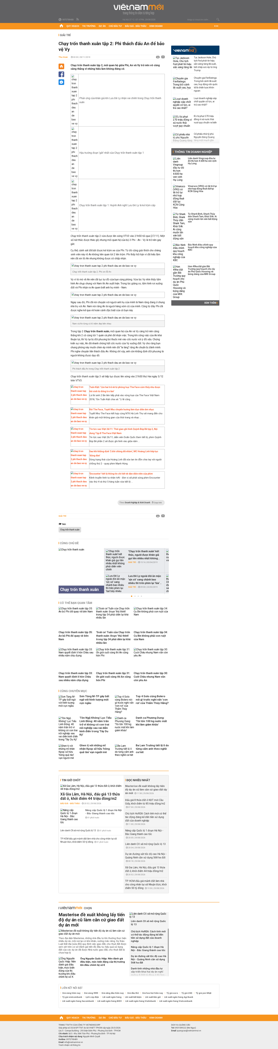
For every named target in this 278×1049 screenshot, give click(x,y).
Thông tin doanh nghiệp (193, 152)
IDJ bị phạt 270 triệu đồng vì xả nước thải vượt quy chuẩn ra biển (205, 119)
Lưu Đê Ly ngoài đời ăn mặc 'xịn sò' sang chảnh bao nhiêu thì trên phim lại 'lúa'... (145, 580)
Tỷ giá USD (186, 993)
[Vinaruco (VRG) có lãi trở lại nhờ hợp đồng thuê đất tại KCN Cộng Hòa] (179, 197)
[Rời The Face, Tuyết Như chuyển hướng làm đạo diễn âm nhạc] (79, 421)
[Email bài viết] (162, 57)
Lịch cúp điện (92, 997)
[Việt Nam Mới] (139, 9)
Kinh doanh (155, 26)
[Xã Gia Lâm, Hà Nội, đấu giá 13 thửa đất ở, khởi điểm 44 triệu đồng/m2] (91, 787)
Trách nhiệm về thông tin (69, 1045)
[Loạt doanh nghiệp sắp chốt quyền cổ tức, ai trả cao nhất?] (182, 103)
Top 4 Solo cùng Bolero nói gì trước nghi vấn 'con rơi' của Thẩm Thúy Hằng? (152, 700)
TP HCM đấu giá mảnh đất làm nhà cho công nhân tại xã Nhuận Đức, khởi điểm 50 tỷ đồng (146, 884)
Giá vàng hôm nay (71, 993)
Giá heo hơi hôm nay (152, 993)
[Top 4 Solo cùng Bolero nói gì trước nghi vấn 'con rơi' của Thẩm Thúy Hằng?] (124, 704)
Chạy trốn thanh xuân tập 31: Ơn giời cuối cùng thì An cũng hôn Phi (113, 677)
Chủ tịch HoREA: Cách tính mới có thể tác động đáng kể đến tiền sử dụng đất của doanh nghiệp (145, 817)
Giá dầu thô (133, 993)
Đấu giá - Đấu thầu (135, 26)
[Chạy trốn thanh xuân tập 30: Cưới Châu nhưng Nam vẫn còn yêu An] (151, 655)
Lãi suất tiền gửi (153, 997)
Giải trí (65, 35)
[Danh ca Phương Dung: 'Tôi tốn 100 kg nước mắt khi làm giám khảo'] (124, 729)
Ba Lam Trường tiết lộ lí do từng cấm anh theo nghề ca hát (152, 749)
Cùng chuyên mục (73, 691)
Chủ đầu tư (115, 26)
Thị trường (89, 26)
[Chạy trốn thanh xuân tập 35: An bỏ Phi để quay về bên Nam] (76, 611)
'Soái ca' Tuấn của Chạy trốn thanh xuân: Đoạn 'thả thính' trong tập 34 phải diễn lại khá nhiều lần (113, 637)
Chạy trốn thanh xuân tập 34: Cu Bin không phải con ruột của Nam (151, 636)
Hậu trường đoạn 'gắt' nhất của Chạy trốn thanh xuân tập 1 (111, 152)
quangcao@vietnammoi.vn (189, 1031)
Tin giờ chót (71, 780)
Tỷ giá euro (172, 993)
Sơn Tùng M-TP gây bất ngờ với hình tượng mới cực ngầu (94, 700)
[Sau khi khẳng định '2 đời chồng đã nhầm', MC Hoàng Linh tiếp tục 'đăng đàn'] (79, 463)
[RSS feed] (77, 19)
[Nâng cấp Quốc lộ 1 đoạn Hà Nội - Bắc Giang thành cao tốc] (70, 816)
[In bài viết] (157, 57)
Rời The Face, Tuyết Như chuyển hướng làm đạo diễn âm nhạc (121, 409)
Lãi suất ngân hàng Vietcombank (175, 1001)
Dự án (102, 26)
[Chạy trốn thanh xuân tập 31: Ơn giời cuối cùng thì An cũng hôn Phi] (113, 655)
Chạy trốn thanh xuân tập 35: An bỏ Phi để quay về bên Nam (76, 636)
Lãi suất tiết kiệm (133, 997)
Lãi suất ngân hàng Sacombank (78, 1001)
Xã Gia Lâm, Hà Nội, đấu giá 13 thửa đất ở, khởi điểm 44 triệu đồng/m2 (90, 796)
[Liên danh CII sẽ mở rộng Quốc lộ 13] (149, 915)
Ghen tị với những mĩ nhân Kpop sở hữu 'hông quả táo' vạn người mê (94, 749)
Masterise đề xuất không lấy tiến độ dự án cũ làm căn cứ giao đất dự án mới (146, 790)
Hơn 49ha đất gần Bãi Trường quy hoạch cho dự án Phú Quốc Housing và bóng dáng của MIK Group (201, 270)
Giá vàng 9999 (91, 993)
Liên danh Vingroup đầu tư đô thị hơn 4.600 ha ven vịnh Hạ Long (202, 161)
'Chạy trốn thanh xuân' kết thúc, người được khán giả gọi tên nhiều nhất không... (144, 555)
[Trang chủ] (61, 26)
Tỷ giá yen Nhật (203, 993)
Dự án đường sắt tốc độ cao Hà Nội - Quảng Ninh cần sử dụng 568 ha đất (148, 959)
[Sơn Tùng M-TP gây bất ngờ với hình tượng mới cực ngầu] (68, 704)
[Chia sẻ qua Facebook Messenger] (61, 82)
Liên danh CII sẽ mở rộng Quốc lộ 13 (78, 830)
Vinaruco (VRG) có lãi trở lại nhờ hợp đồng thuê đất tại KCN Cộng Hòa (202, 189)
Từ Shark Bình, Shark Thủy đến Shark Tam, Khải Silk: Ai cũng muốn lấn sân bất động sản (202, 218)
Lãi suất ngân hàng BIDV (109, 1001)
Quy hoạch (72, 26)
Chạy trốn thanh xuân (69, 530)
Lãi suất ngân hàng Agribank (178, 997)
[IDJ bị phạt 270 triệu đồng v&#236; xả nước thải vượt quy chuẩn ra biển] (182, 121)
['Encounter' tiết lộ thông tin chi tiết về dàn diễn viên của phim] (79, 485)
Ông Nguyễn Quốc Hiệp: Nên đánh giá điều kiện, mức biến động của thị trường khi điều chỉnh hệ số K (102, 961)
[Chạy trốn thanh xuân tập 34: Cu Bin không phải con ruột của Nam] (151, 614)
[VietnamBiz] (185, 49)
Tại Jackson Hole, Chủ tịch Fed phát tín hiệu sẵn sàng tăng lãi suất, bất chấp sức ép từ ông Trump (205, 64)
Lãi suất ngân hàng (111, 997)
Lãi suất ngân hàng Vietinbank (140, 1001)
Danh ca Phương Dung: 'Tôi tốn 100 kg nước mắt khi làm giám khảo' (151, 721)
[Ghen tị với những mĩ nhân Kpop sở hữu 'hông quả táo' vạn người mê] (68, 751)
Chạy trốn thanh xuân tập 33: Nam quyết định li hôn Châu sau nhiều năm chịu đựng (76, 677)
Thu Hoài (63, 57)
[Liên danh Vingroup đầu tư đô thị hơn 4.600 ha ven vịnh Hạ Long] (179, 169)
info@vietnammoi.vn (73, 1042)
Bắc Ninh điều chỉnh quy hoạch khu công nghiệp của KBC (202, 247)
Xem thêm (210, 303)
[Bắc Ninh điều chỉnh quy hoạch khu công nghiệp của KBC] (179, 252)
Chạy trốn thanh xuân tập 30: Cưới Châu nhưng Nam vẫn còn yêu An (151, 677)
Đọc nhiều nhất (138, 780)
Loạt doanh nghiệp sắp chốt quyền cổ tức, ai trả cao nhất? (205, 101)
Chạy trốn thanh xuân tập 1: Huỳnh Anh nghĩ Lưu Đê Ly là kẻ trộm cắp (117, 205)
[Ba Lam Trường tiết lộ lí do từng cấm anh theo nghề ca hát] (124, 751)
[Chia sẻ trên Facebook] (61, 74)
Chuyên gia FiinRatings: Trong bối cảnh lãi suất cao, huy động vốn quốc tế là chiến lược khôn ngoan (206, 84)
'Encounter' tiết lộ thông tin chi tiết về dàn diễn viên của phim (121, 473)
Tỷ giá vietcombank (72, 997)
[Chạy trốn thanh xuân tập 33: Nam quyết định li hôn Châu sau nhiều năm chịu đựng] (76, 655)
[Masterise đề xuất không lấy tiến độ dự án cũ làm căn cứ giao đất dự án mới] (93, 932)
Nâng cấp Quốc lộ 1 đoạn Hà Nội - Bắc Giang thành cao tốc (103, 812)
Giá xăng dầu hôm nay (113, 993)
